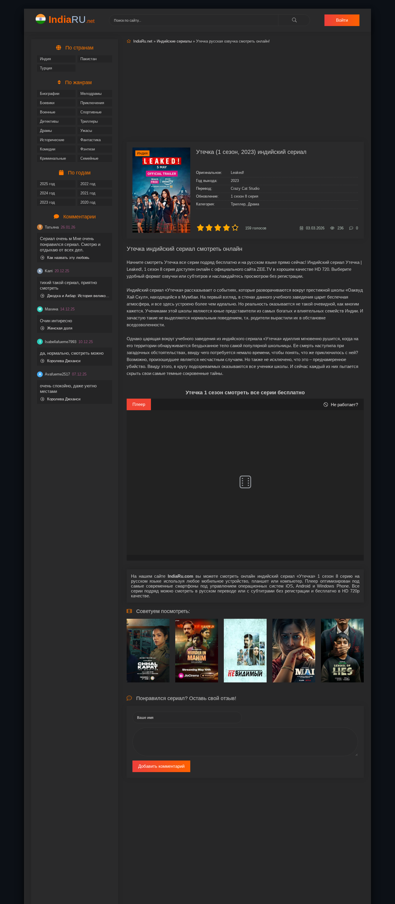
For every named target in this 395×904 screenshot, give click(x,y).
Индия (45, 59)
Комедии (47, 149)
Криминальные (53, 158)
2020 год (87, 202)
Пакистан (88, 59)
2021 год (87, 193)
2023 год (47, 202)
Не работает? (344, 404)
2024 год (47, 193)
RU (72, 19)
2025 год (47, 184)
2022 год (87, 184)
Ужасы (86, 130)
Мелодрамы (90, 93)
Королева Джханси (63, 361)
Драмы (46, 130)
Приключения (92, 103)
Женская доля (59, 328)
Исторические (52, 140)
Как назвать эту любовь (68, 257)
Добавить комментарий (161, 766)
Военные (47, 112)
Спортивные (90, 112)
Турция (46, 68)
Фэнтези (87, 149)
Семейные (89, 158)
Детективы (49, 121)
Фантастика (90, 140)
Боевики (47, 103)
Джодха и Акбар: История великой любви (78, 296)
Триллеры (89, 121)
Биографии (49, 93)
